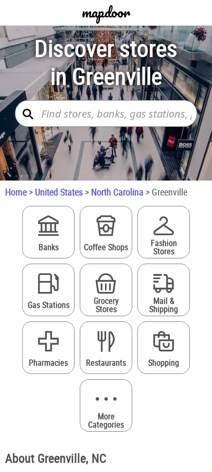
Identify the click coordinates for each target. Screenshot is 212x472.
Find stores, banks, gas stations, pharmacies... (116, 114)
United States (59, 192)
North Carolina (117, 192)
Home (16, 192)
